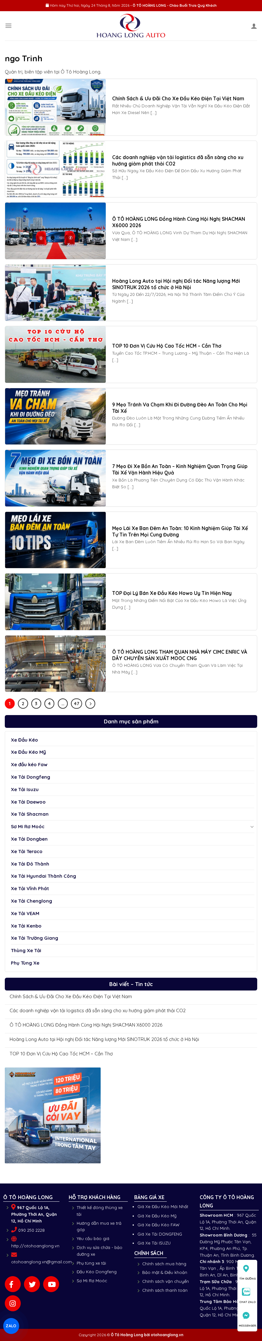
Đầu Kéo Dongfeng (97, 1271)
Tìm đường (247, 1278)
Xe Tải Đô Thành (30, 864)
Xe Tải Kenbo (26, 926)
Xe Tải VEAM (25, 913)
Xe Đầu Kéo (24, 740)
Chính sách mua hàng (164, 1263)
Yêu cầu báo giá (93, 1238)
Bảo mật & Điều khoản (164, 1272)
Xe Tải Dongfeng (30, 777)
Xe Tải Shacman (30, 814)
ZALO (11, 1325)
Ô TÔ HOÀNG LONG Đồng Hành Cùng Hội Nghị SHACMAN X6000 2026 (86, 1025)
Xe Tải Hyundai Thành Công (43, 876)
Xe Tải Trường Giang (34, 938)
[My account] (254, 26)
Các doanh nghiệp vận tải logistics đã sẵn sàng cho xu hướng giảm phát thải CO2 (98, 1010)
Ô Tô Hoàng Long (127, 1334)
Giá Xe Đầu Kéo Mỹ (156, 1215)
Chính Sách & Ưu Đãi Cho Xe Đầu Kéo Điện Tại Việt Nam (71, 996)
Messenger (247, 1325)
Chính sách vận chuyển (165, 1281)
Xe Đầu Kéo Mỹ (28, 752)
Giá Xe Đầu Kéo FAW (158, 1224)
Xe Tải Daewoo (28, 802)
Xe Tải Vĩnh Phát (30, 888)
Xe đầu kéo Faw (29, 764)
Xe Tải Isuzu (25, 789)
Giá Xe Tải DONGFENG (159, 1234)
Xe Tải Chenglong (31, 901)
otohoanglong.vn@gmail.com (41, 1261)
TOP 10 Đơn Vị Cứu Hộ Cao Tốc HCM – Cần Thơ (61, 1054)
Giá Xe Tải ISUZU (154, 1242)
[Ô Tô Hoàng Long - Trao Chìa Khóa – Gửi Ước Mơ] (131, 26)
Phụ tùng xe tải (91, 1263)
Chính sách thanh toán (165, 1290)
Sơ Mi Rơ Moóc (27, 826)
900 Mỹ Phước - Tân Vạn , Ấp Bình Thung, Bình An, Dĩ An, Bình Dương (228, 1268)
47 (76, 703)
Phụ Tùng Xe (25, 963)
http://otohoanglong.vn (35, 1245)
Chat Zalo (247, 1302)
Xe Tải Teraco (26, 851)
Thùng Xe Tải (26, 950)
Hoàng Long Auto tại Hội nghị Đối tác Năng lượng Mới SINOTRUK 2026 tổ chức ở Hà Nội (104, 1039)
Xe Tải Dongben (29, 839)
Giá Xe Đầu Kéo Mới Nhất (162, 1206)
